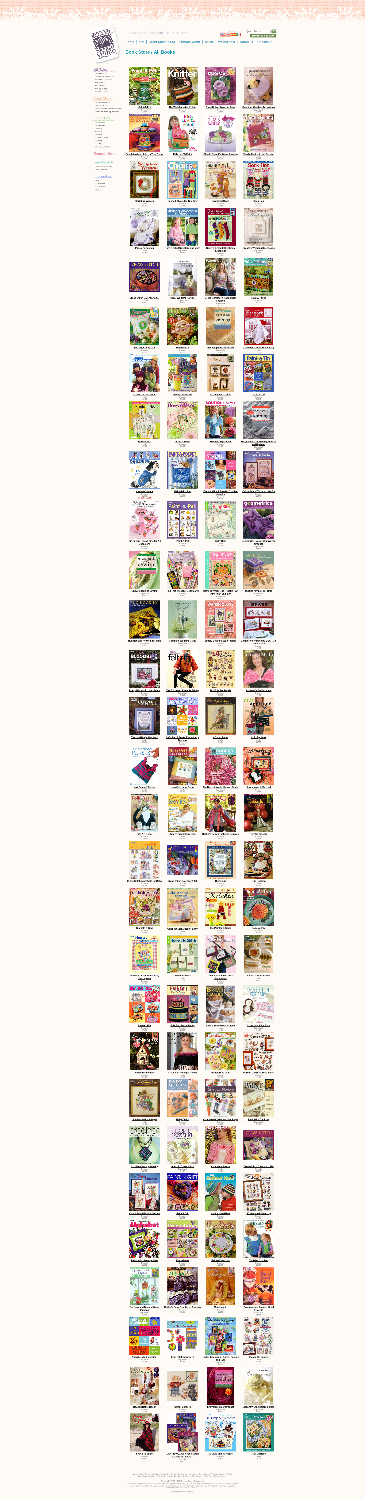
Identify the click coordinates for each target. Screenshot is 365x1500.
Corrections (100, 184)
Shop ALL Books (102, 147)
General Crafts (101, 138)
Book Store (137, 52)
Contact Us (100, 187)
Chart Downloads (102, 102)
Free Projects (221, 1476)
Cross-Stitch (100, 122)
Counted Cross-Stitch (104, 76)
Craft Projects (101, 170)
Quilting (98, 128)
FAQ (97, 181)
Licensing (193, 1474)
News (173, 1474)
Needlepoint (100, 73)
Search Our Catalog (172, 1476)
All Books (164, 52)
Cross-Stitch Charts (103, 167)
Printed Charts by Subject (107, 112)
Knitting (98, 132)
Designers (149, 1474)
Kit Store (186, 1476)
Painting (98, 141)
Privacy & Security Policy (221, 1474)
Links (97, 190)
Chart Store (197, 1476)
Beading (98, 144)
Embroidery (100, 85)
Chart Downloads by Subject (108, 108)
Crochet (98, 135)
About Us (165, 1474)
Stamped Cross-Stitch (104, 79)
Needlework (100, 125)
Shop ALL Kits (101, 92)
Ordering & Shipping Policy (150, 1476)
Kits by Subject (101, 89)
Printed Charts (101, 105)
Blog (157, 1474)
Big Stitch (99, 82)
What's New (138, 1474)
